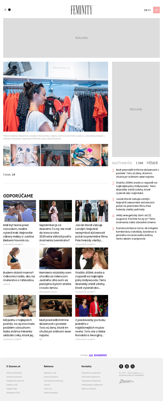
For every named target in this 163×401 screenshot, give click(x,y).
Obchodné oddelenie (91, 376)
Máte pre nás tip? (89, 388)
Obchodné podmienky (53, 380)
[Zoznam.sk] (127, 382)
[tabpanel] (136, 204)
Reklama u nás (50, 372)
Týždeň (152, 163)
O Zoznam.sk (13, 366)
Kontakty (87, 366)
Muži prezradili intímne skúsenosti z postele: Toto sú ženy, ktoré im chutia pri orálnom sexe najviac (137, 173)
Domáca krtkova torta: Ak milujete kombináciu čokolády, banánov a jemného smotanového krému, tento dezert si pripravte (137, 233)
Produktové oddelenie (91, 372)
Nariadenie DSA (13, 392)
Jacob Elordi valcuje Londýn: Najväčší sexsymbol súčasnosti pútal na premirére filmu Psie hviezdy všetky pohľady (135, 204)
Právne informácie (14, 372)
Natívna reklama (51, 392)
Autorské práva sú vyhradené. (131, 375)
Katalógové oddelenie (91, 380)
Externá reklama (51, 376)
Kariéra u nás (11, 384)
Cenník (47, 384)
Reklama (48, 366)
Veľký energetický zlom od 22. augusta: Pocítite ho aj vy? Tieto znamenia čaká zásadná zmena (136, 219)
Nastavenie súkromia (15, 380)
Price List (48, 388)
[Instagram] (127, 366)
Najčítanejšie (122, 163)
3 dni (139, 163)
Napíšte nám (11, 388)
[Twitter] (133, 366)
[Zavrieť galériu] (156, 10)
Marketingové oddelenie (92, 384)
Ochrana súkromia (14, 376)
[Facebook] (121, 366)
